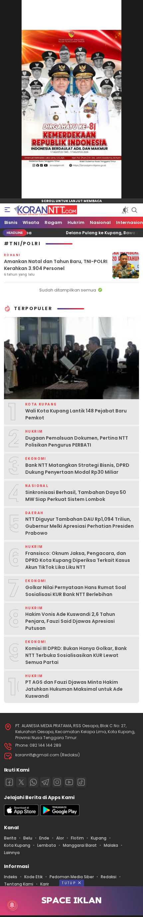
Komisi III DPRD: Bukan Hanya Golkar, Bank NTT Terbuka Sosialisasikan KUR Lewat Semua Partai (76, 655)
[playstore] (59, 814)
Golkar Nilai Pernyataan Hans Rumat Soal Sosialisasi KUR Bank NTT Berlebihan (75, 591)
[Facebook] (9, 782)
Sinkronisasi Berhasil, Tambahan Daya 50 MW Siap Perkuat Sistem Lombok (75, 496)
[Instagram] (57, 782)
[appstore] (21, 814)
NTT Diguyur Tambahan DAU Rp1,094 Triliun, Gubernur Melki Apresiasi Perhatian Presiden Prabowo (79, 526)
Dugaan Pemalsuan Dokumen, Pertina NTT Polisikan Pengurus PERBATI (76, 441)
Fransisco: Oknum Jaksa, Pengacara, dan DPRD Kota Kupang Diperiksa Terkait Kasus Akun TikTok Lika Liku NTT (77, 560)
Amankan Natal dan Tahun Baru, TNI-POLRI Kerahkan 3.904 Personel (55, 265)
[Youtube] (69, 782)
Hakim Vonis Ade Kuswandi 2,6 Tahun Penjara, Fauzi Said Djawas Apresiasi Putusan (70, 621)
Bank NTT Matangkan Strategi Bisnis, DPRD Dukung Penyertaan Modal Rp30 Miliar (77, 468)
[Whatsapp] (33, 782)
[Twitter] (21, 782)
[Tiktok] (81, 782)
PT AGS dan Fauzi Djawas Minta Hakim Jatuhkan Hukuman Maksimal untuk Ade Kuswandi (74, 689)
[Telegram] (45, 782)
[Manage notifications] (12, 905)
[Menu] (7, 210)
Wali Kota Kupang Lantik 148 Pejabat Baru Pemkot (76, 414)
